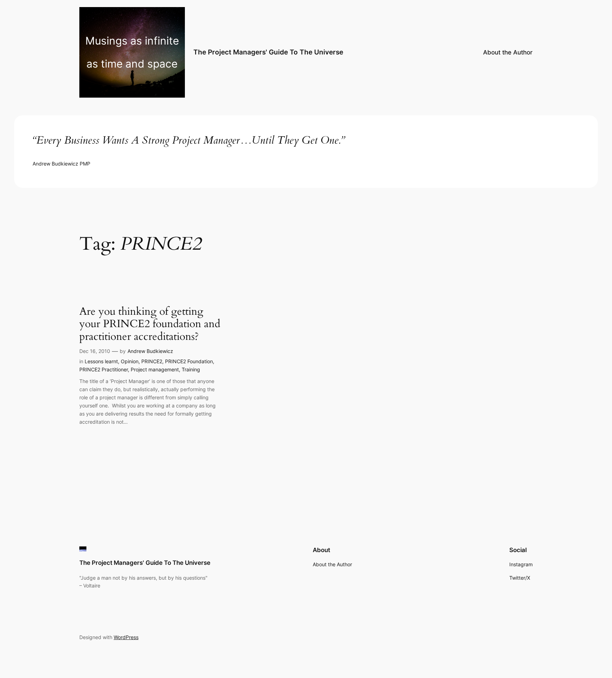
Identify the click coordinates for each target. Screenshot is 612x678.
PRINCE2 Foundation (189, 361)
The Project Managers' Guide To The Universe (268, 52)
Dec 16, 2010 (94, 351)
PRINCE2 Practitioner (103, 369)
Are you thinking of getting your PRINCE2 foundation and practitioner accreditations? (149, 324)
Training (191, 369)
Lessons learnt (101, 361)
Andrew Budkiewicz (150, 351)
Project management (155, 369)
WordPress (126, 637)
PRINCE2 (151, 361)
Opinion (129, 361)
